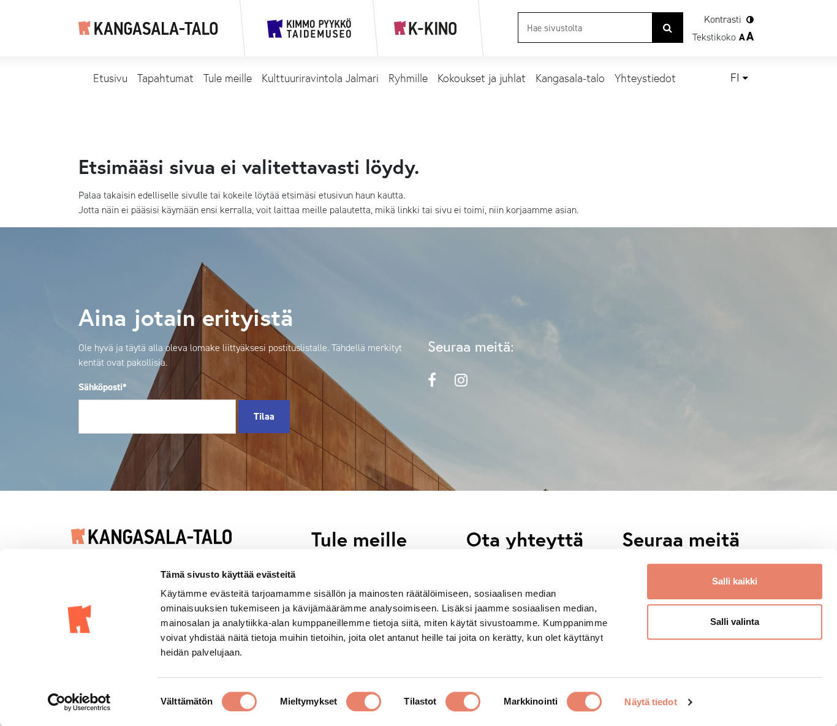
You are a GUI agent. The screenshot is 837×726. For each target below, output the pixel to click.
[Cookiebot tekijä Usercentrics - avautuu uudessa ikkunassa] (79, 702)
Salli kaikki (734, 581)
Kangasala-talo (570, 77)
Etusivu (110, 77)
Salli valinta (734, 621)
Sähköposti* (102, 386)
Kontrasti (722, 19)
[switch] (363, 701)
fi (735, 77)
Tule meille (227, 77)
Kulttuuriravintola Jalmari (320, 77)
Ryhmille (408, 77)
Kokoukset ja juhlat (481, 77)
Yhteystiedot (645, 77)
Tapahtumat (165, 77)
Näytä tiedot (650, 702)
